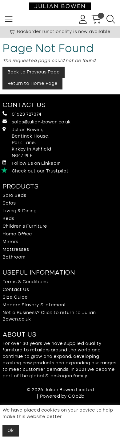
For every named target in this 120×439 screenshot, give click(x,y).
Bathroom (14, 257)
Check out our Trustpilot (40, 171)
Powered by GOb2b (62, 396)
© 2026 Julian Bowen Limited (60, 390)
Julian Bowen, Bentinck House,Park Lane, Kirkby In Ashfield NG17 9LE (31, 143)
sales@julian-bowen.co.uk (41, 122)
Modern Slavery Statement (34, 305)
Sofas (9, 203)
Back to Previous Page (33, 72)
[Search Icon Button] (111, 19)
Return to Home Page (32, 83)
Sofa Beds (14, 195)
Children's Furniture (24, 226)
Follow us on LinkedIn (36, 163)
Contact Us (15, 290)
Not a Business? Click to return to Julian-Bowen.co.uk (50, 316)
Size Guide (15, 297)
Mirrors (10, 242)
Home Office (17, 234)
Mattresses (15, 249)
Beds (8, 219)
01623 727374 (27, 114)
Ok (10, 431)
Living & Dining (19, 211)
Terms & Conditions (25, 282)
